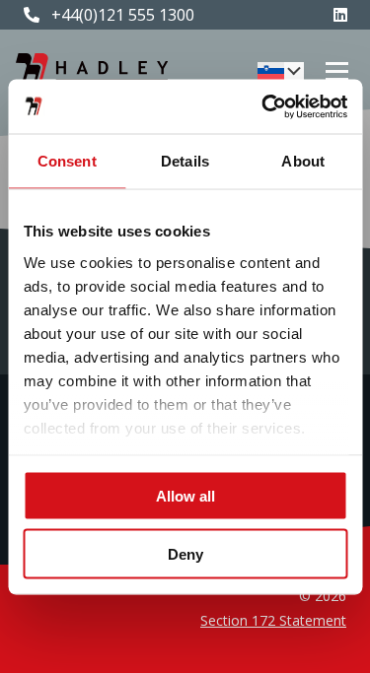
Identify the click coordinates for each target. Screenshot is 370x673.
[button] (281, 71)
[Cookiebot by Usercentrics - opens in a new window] (263, 106)
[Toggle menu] (337, 71)
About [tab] (303, 161)
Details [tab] (185, 161)
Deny (185, 553)
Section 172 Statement (273, 620)
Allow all (185, 496)
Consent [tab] (67, 161)
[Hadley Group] (92, 71)
